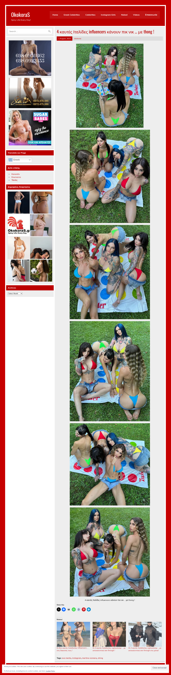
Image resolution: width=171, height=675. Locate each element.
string (100, 658)
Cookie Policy (50, 671)
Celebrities (90, 15)
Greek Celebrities (72, 15)
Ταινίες (15, 180)
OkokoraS (20, 14)
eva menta (66, 658)
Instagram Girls (108, 15)
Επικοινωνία (151, 15)
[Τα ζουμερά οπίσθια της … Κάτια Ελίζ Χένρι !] (41, 203)
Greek (16, 159)
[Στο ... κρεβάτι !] (41, 225)
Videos (136, 15)
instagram (76, 658)
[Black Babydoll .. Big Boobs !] (41, 248)
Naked (124, 15)
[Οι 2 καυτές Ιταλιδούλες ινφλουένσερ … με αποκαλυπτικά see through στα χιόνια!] (145, 634)
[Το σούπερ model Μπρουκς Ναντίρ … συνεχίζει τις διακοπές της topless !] (19, 203)
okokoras (77, 38)
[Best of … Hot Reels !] (19, 225)
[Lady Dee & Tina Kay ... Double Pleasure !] (19, 271)
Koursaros (16, 177)
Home (55, 15)
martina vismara (89, 658)
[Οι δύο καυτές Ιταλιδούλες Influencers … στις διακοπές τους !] (73, 634)
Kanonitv (16, 174)
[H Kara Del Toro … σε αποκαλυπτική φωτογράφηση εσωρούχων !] (19, 248)
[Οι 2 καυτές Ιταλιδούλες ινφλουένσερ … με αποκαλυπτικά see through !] (109, 634)
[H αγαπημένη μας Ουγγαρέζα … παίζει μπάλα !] (41, 271)
